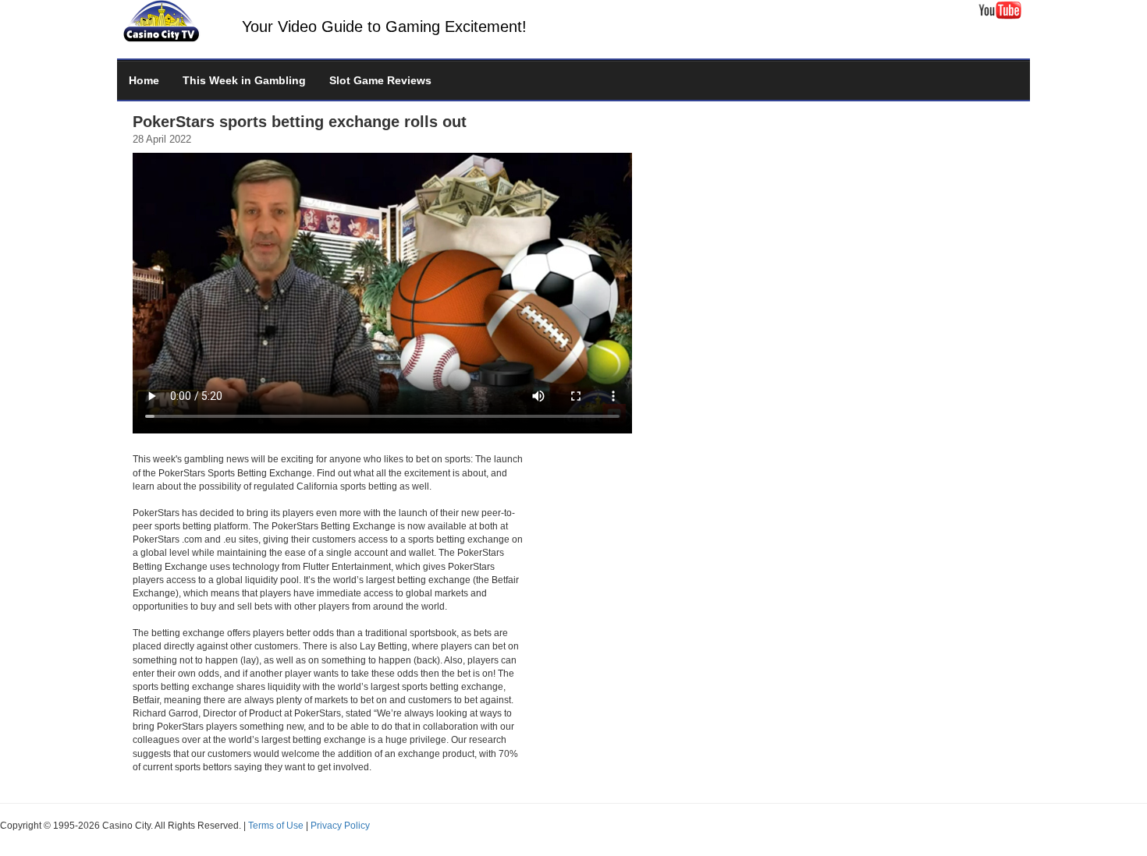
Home (144, 80)
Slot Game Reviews (380, 80)
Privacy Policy (340, 825)
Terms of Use (276, 825)
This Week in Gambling (244, 80)
